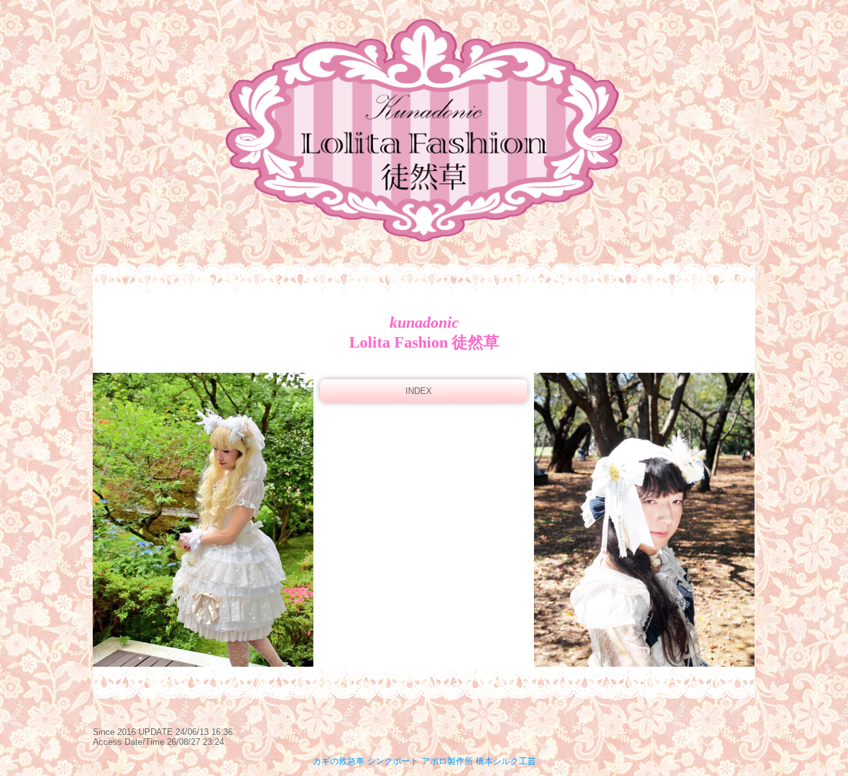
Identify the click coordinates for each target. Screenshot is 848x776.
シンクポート (393, 761)
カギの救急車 (338, 761)
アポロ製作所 (447, 761)
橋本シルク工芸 (506, 761)
